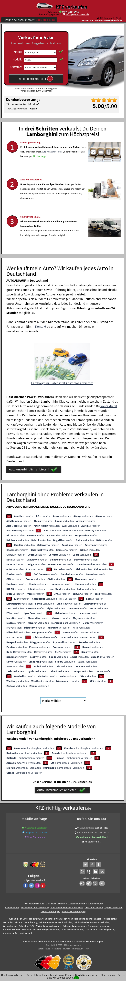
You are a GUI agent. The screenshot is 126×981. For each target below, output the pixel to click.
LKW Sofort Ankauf (94, 907)
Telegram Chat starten (36, 832)
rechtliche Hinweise (61, 948)
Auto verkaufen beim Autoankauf (67, 907)
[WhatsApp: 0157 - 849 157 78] (60, 12)
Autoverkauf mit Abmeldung (35, 907)
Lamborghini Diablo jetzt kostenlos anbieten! (62, 383)
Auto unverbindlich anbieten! (29, 469)
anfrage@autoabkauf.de (77, 14)
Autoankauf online (77, 903)
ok (76, 978)
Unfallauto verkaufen (56, 903)
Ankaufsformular (93, 841)
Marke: (18, 52)
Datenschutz (44, 948)
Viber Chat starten (36, 837)
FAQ (87, 948)
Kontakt (40, 326)
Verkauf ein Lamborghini (73, 911)
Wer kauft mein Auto (34, 903)
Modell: (17, 59)
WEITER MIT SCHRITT (35, 79)
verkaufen (23, 516)
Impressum (77, 948)
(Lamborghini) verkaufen (34, 748)
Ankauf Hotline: (84, 832)
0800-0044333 (101, 827)
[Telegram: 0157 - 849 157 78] (23, 832)
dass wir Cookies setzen (60, 977)
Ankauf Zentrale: (86, 827)
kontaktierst (108, 406)
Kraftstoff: (16, 67)
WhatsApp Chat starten (36, 827)
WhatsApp (41, 156)
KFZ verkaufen (71, 7)
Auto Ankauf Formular (52, 151)
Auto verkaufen (95, 903)
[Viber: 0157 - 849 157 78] (25, 837)
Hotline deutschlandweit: (29, 20)
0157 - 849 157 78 (70, 12)
